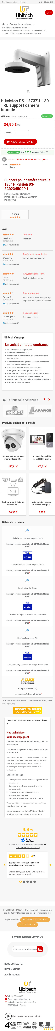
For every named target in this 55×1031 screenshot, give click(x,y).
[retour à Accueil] (3, 24)
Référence (6, 116)
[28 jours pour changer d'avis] (27, 710)
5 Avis (15, 214)
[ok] (40, 949)
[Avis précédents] (4, 865)
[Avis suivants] (50, 865)
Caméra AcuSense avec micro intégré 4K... (13, 457)
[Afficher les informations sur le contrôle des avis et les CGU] (45, 844)
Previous (44, 399)
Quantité (7, 133)
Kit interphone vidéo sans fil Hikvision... (42, 457)
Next (49, 399)
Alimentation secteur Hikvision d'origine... (42, 503)
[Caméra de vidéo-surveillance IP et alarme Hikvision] (24, 12)
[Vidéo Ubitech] (27, 1016)
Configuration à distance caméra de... (13, 503)
